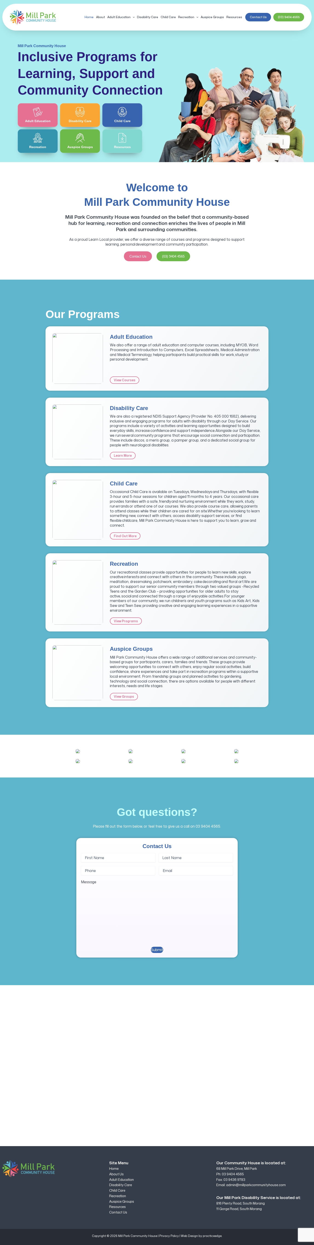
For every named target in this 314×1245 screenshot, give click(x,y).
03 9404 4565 (208, 826)
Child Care (168, 17)
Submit (157, 949)
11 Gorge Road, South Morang (239, 1208)
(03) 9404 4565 (289, 17)
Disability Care (147, 17)
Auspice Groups (212, 17)
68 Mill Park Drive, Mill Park (236, 1168)
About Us (116, 1174)
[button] (133, 17)
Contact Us (258, 17)
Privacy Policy (169, 1236)
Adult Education (119, 17)
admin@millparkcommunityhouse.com (256, 1184)
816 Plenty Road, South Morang (240, 1203)
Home (89, 17)
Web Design (189, 1236)
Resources (234, 17)
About (100, 17)
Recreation (186, 17)
